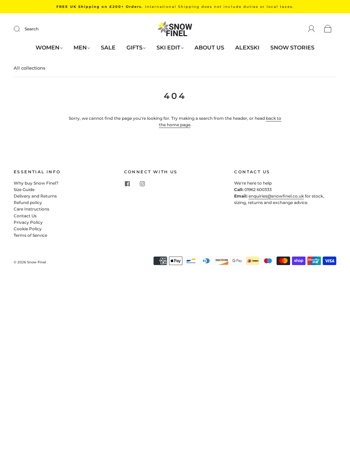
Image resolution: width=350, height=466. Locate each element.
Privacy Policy (28, 222)
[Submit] (21, 29)
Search (32, 28)
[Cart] (328, 29)
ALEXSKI (247, 47)
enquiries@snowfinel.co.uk (276, 196)
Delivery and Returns (35, 196)
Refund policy (28, 202)
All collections (29, 68)
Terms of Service (30, 235)
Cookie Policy (28, 228)
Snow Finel (36, 262)
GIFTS (134, 47)
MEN (80, 47)
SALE (108, 47)
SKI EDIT (168, 47)
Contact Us (25, 215)
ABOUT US (209, 47)
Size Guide (24, 189)
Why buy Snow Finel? (36, 183)
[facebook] (127, 183)
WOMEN (47, 47)
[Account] (312, 28)
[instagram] (142, 183)
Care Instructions (31, 209)
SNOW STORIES (292, 47)
